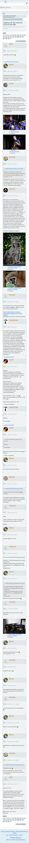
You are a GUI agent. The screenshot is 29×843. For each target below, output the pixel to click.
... (10, 35)
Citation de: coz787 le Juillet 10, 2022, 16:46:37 (14, 488)
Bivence (11, 64)
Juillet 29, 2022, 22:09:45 (12, 534)
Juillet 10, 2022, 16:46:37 (12, 434)
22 (10, 36)
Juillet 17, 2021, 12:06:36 (13, 195)
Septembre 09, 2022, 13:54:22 (13, 741)
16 (20, 35)
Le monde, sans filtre (9, 357)
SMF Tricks (18, 837)
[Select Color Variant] (26, 3)
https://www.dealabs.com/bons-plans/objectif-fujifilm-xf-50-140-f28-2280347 (12, 313)
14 (15, 35)
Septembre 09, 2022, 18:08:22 (13, 760)
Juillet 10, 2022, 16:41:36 (12, 414)
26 (20, 36)
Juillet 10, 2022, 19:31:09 (12, 465)
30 (8, 38)
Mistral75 (12, 477)
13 (13, 35)
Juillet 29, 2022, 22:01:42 (12, 512)
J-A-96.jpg (13, 130)
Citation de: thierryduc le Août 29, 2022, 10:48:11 (14, 764)
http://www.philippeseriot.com (11, 61)
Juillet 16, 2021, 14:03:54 (12, 71)
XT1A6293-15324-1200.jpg (15, 288)
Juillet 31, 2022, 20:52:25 (12, 578)
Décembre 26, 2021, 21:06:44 (13, 301)
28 (3, 38)
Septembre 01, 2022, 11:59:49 (13, 704)
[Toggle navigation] (6, 2)
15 (17, 35)
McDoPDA (12, 157)
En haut (4, 816)
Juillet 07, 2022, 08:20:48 (12, 326)
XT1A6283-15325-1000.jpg (15, 266)
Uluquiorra (12, 505)
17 (22, 35)
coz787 (11, 360)
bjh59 (11, 777)
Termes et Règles (13, 835)
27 (22, 36)
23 (13, 36)
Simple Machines (20, 839)
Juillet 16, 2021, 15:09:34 (13, 90)
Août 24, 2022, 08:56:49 (13, 608)
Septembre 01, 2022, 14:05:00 (13, 722)
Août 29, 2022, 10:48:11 (11, 666)
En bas (4, 33)
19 (3, 36)
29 (6, 38)
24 (15, 36)
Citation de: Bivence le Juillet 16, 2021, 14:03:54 (14, 168)
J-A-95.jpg (13, 150)
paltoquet (12, 189)
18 (24, 35)
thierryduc (12, 602)
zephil (11, 44)
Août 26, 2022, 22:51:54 (11, 648)
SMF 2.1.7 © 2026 (10, 839)
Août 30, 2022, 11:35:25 (11, 685)
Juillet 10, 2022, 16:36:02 (12, 366)
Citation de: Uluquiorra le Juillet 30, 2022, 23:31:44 (14, 583)
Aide (7, 835)
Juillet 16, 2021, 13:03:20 (12, 50)
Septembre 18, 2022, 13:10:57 (13, 784)
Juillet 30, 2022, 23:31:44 (12, 553)
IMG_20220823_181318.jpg (14, 634)
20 (6, 36)
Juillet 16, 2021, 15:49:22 (12, 163)
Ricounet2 (12, 295)
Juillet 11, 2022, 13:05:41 (12, 483)
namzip (11, 83)
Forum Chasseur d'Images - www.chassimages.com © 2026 (14, 832)
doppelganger (13, 320)
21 (8, 36)
